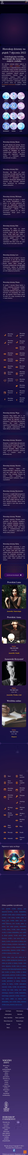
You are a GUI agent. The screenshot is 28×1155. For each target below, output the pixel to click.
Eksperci (14, 737)
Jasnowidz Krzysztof (14, 658)
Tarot (19, 1024)
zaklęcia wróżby (10, 947)
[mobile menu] (26, 2)
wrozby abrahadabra (20, 911)
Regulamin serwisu (20, 1154)
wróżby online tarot (8, 957)
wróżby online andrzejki (18, 929)
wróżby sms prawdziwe (19, 987)
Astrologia (8, 1011)
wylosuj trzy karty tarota (10, 990)
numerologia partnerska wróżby (10, 996)
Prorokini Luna (14, 582)
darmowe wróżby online (17, 950)
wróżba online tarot (16, 920)
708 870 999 (14, 648)
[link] (6, 97)
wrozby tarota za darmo (19, 966)
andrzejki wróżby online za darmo (11, 914)
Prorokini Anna (14, 617)
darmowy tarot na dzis (16, 1004)
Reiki (8, 1027)
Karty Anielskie (8, 1017)
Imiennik (19, 1014)
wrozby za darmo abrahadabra (10, 932)
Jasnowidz (10, 611)
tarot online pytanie (12, 926)
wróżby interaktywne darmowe (14, 960)
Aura (20, 1027)
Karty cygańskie (19, 1017)
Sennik (17, 653)
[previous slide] (3, 860)
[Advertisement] (14, 29)
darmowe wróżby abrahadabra (17, 993)
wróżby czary (15, 953)
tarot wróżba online (14, 1001)
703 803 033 (14, 690)
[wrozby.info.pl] (2, 2)
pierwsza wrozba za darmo (18, 975)
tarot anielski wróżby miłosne (12, 909)
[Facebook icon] (14, 1151)
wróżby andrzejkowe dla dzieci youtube (14, 978)
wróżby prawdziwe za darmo (11, 981)
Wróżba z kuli (17, 695)
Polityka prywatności (8, 1154)
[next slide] (25, 860)
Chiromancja (19, 1011)
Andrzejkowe (8, 1014)
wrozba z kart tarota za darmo (14, 941)
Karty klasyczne (8, 1021)
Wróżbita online (14, 700)
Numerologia (17, 611)
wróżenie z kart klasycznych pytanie (11, 969)
